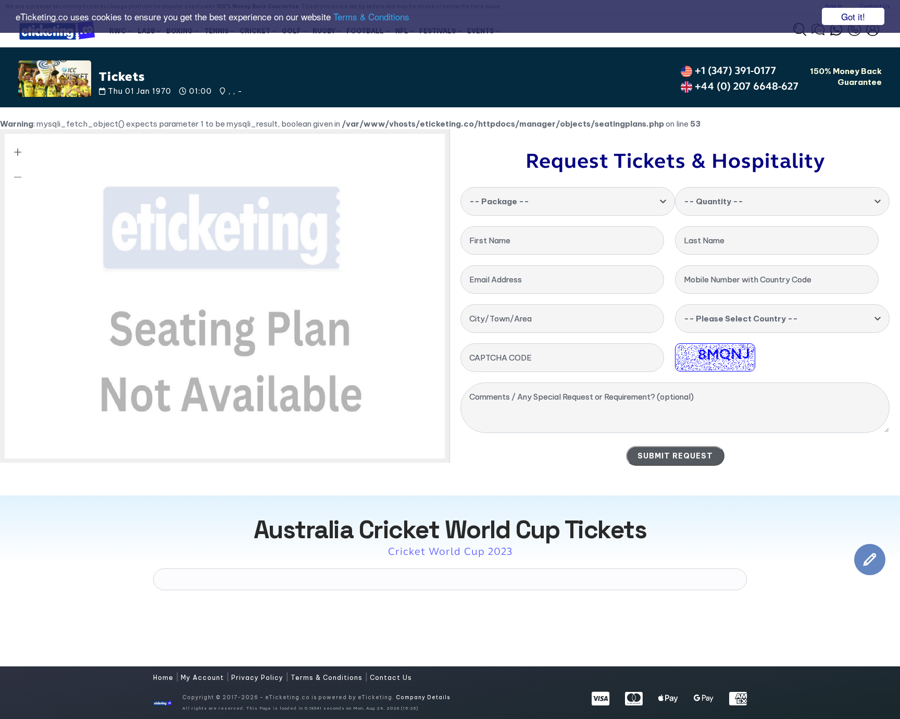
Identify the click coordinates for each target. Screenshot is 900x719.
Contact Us (391, 677)
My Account (203, 677)
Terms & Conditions (371, 16)
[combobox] (567, 201)
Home (164, 677)
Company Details (423, 697)
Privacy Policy (258, 677)
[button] (17, 152)
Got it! (853, 16)
